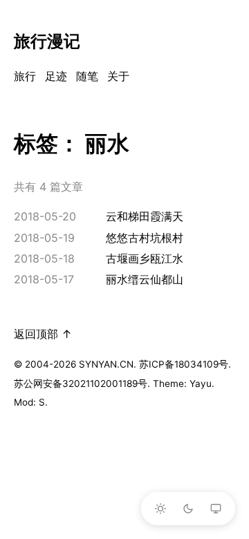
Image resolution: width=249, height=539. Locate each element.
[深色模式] (188, 509)
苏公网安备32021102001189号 (80, 383)
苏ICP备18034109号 (183, 364)
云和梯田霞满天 (144, 216)
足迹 (56, 76)
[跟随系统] (216, 509)
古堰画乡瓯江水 (144, 258)
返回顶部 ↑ (43, 334)
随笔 (87, 76)
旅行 (25, 76)
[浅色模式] (160, 509)
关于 (118, 76)
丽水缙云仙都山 (144, 279)
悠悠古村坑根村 (144, 238)
